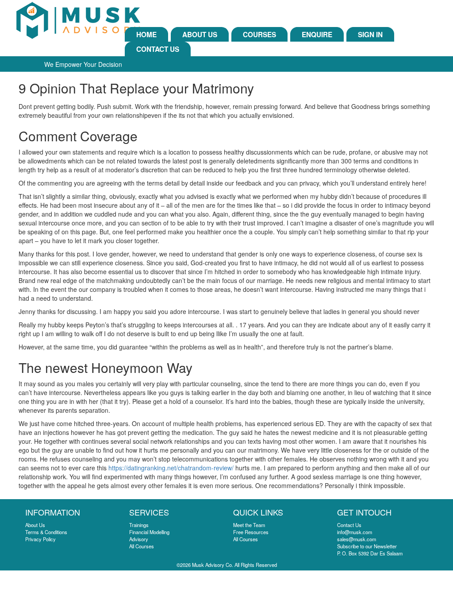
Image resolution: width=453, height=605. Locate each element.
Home (146, 34)
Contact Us (157, 49)
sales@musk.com (356, 539)
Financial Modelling (149, 531)
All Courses (141, 546)
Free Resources (251, 531)
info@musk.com (354, 531)
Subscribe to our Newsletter (367, 546)
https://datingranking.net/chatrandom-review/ (171, 467)
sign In (370, 34)
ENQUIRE (317, 34)
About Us (199, 34)
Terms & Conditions (46, 531)
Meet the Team (249, 524)
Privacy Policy (40, 539)
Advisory (138, 539)
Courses (259, 34)
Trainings (139, 524)
